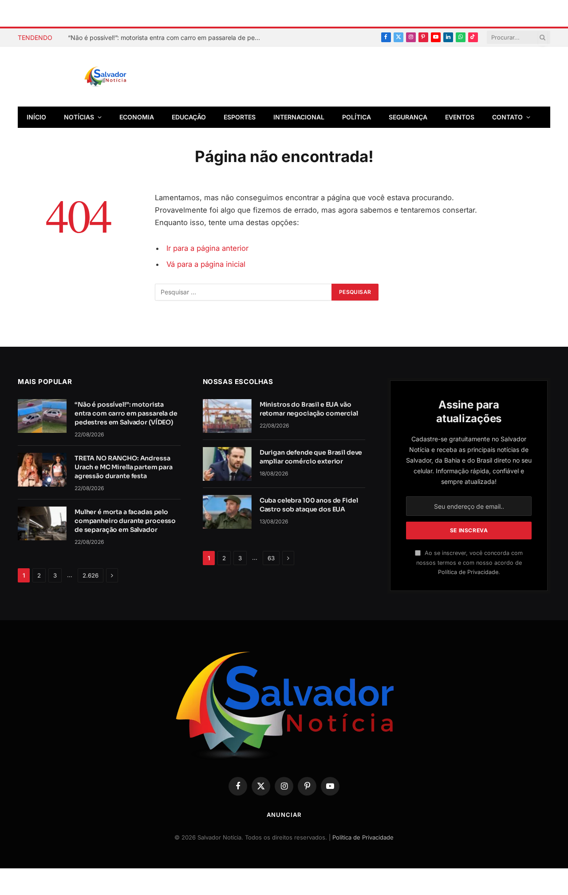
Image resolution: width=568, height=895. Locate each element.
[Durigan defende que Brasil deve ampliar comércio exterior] (227, 464)
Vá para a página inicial (205, 264)
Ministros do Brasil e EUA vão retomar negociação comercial (309, 408)
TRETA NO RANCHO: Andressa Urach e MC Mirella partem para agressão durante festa (124, 467)
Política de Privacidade (468, 572)
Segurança (408, 117)
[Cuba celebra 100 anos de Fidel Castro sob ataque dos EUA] (227, 512)
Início (36, 117)
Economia (136, 117)
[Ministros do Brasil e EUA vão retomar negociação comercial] (227, 416)
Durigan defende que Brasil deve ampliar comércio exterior (311, 456)
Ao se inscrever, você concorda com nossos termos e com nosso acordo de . (469, 562)
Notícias (79, 117)
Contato (507, 117)
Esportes (240, 117)
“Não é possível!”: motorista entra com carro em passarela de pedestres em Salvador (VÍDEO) (168, 37)
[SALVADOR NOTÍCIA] (127, 76)
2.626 (91, 575)
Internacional (298, 117)
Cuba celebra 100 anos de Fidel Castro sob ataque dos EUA (309, 504)
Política (356, 117)
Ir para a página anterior (207, 248)
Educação (189, 117)
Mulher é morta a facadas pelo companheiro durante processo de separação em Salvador (125, 521)
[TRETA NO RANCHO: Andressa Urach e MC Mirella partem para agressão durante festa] (42, 470)
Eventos (459, 117)
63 (271, 558)
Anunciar (284, 814)
